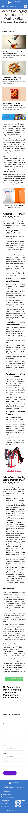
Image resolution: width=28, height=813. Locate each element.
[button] (2, 6)
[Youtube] (19, 805)
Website (5, 761)
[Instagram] (16, 802)
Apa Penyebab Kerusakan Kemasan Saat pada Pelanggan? (13, 104)
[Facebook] (19, 802)
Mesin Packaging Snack (14, 471)
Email (4, 753)
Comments (6, 723)
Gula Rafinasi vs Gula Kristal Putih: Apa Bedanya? (12, 52)
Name (5, 745)
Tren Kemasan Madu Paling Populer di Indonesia (12, 78)
